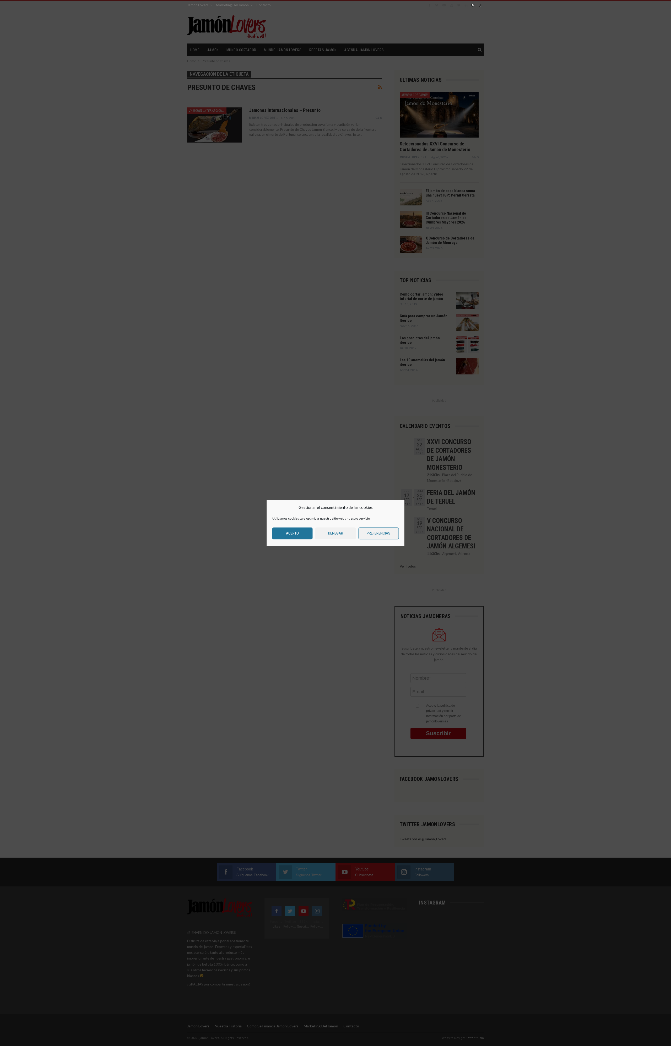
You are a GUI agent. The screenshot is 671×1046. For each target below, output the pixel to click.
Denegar (335, 533)
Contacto (263, 5)
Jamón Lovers (197, 5)
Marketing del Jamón (232, 5)
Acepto (292, 533)
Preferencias (378, 533)
